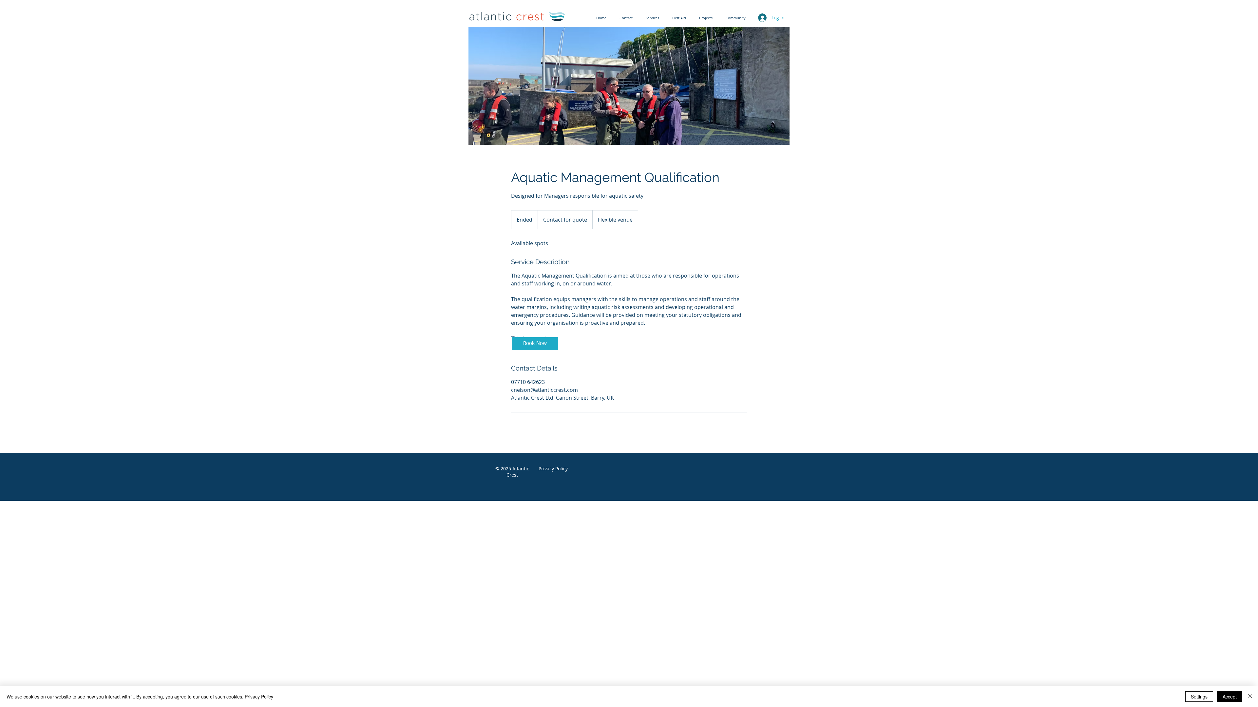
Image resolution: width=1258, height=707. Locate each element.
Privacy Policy (259, 696)
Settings (1199, 696)
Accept (1230, 696)
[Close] (1250, 696)
